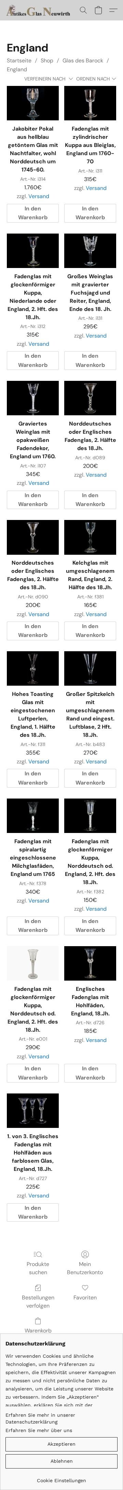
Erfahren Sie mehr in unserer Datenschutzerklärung (40, 1418)
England (17, 69)
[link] (61, 1478)
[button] (40, 10)
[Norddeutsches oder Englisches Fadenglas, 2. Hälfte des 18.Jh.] (90, 398)
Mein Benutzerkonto (85, 1268)
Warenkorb (38, 1330)
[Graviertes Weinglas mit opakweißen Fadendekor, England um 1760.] (33, 398)
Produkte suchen (38, 1268)
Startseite (19, 60)
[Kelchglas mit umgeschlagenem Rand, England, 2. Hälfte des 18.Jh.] (90, 537)
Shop (47, 60)
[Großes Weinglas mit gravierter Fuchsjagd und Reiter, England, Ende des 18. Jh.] (90, 251)
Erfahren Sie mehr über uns (38, 1430)
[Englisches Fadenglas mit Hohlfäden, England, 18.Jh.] (90, 963)
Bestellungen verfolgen (38, 1301)
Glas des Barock (83, 60)
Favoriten (85, 1297)
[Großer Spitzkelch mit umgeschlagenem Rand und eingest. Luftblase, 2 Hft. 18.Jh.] (90, 668)
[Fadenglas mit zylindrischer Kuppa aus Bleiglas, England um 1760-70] (90, 103)
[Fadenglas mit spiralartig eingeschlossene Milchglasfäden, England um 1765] (33, 816)
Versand (38, 196)
